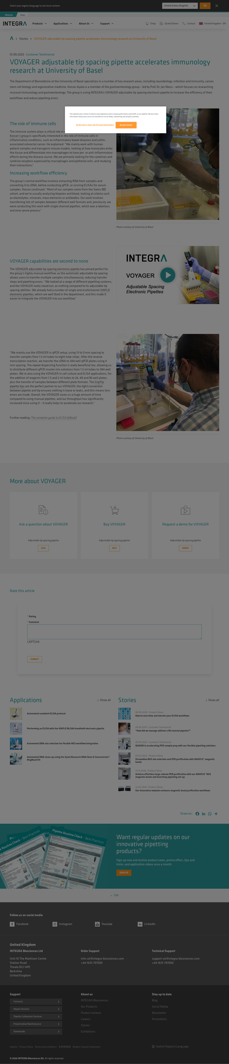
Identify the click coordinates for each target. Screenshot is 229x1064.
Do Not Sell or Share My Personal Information (95, 125)
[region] (115, 119)
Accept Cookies (126, 125)
